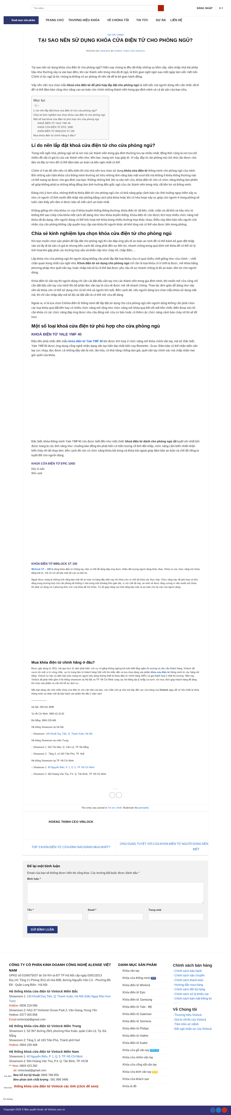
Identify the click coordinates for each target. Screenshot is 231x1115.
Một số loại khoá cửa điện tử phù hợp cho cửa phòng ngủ (66, 119)
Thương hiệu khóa (84, 20)
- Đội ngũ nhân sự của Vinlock (192, 1028)
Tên (30, 909)
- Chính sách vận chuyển (189, 975)
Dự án (161, 20)
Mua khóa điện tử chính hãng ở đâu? (54, 135)
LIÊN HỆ (176, 20)
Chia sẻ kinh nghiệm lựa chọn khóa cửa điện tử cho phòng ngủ (69, 114)
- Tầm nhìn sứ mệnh (186, 1024)
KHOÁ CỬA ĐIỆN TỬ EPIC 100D (55, 127)
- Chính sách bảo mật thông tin (192, 998)
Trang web (155, 909)
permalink (144, 807)
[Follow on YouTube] (224, 1110)
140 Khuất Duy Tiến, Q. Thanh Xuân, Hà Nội (69, 733)
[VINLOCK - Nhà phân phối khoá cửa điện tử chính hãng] (15, 8)
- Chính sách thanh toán (188, 980)
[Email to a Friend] (119, 795)
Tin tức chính (115, 35)
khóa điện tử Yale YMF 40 (85, 341)
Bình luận (34, 878)
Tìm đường (8, 1099)
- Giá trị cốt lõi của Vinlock (189, 1019)
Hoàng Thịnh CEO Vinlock (129, 51)
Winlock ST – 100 (41, 569)
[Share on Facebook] (112, 795)
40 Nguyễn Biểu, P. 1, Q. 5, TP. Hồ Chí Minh (71, 767)
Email (92, 909)
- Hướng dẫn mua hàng (188, 984)
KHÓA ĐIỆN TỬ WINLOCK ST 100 (56, 131)
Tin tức (142, 20)
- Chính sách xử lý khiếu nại (191, 994)
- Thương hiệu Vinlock (187, 1014)
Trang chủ (54, 20)
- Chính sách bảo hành (187, 970)
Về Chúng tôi (118, 20)
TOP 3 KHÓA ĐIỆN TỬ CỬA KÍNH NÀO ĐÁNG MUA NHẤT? (70, 847)
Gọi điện (8, 1076)
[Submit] (161, 8)
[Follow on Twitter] (218, 1110)
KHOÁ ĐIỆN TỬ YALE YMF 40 (54, 123)
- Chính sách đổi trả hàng (189, 989)
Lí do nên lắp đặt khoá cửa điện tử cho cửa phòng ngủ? (65, 110)
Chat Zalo (8, 1088)
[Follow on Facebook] (212, 1110)
